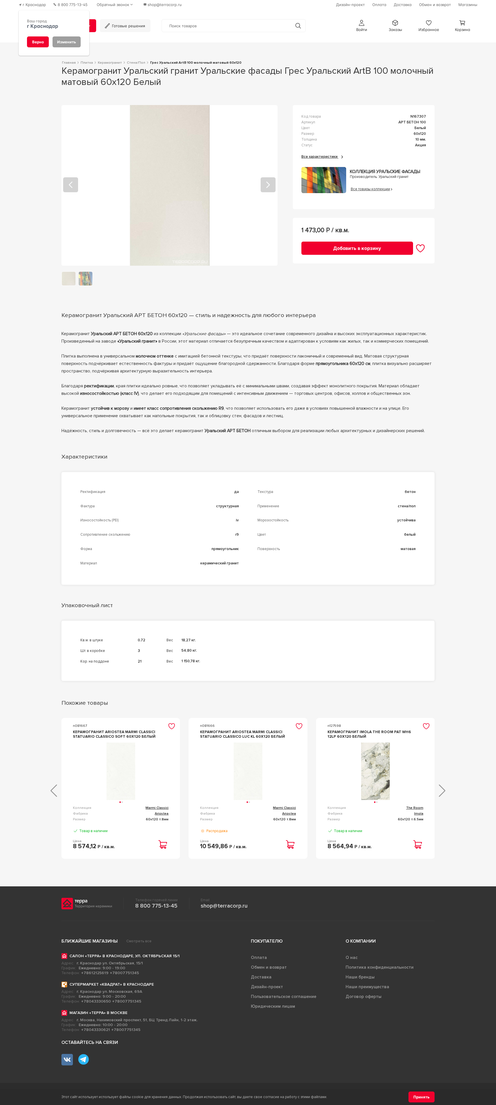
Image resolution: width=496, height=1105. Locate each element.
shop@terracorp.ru (224, 905)
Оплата (259, 957)
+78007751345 (124, 972)
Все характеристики (319, 156)
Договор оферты (363, 996)
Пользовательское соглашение (283, 996)
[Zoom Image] (169, 185)
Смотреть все (139, 941)
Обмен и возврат (269, 967)
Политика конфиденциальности (380, 967)
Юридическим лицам (273, 1006)
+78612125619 (94, 972)
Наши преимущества (367, 986)
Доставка (261, 977)
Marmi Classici (157, 808)
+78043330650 (96, 1001)
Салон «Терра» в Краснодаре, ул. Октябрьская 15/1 (124, 955)
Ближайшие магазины (89, 941)
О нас (352, 957)
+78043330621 (95, 1029)
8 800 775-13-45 (156, 905)
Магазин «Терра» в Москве (98, 1012)
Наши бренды (360, 977)
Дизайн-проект (267, 986)
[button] (362, 25)
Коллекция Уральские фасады (385, 171)
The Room (414, 808)
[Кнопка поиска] (298, 25)
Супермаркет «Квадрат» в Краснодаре (111, 984)
